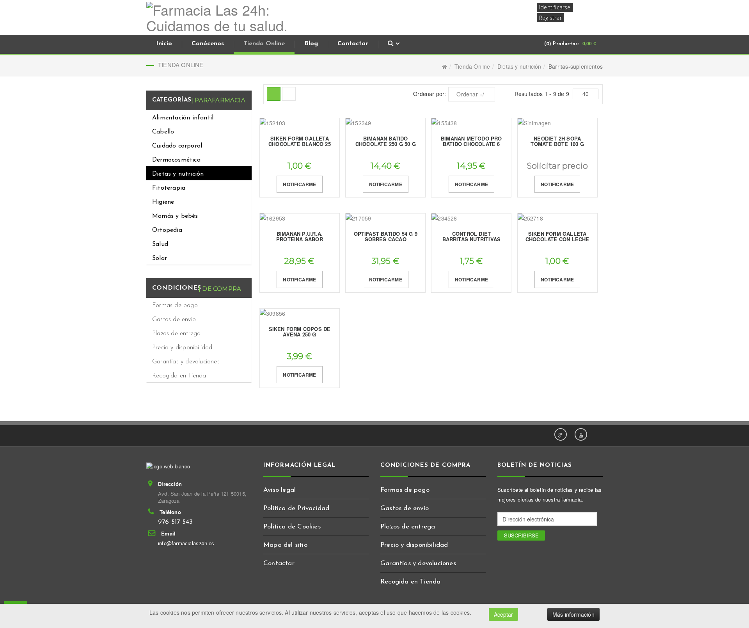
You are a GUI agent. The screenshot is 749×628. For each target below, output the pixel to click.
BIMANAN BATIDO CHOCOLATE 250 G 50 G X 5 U (385, 144)
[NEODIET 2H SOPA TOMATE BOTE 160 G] (557, 123)
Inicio (164, 44)
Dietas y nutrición (519, 66)
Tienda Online (264, 44)
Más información (573, 614)
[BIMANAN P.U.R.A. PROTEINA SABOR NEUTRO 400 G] (299, 218)
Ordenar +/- (471, 94)
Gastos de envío (174, 320)
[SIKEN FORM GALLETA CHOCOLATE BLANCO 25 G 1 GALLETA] (299, 123)
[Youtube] (581, 434)
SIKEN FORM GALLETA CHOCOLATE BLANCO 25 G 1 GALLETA (299, 144)
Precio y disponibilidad (182, 348)
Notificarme (299, 184)
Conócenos (208, 44)
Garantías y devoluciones (186, 362)
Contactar (352, 44)
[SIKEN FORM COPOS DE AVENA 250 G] (299, 313)
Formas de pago (175, 305)
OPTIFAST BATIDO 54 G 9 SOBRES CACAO (385, 236)
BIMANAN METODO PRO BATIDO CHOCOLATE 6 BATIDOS (471, 144)
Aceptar (503, 614)
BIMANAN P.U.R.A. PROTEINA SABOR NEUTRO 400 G (299, 239)
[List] (289, 94)
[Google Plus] (560, 434)
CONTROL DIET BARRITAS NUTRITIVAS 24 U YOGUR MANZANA (471, 239)
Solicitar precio (557, 166)
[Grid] (273, 94)
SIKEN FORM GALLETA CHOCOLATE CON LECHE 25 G (557, 239)
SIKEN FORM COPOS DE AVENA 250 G (300, 331)
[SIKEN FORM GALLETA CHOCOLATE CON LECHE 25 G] (557, 218)
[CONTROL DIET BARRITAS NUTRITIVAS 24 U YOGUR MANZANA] (471, 218)
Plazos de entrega (176, 334)
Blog (311, 44)
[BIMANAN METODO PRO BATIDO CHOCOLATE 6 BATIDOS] (471, 123)
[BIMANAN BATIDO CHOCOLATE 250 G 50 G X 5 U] (385, 123)
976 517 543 (175, 522)
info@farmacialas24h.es (186, 543)
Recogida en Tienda (179, 376)
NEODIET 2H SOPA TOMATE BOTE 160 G (557, 141)
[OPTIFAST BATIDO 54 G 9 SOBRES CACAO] (385, 218)
